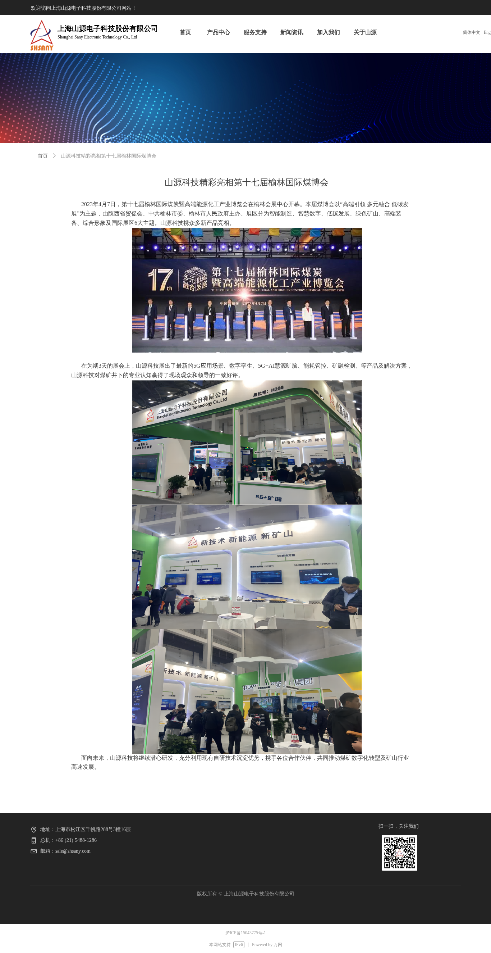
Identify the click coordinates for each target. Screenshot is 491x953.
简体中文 (471, 32)
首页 (43, 156)
